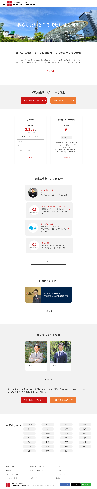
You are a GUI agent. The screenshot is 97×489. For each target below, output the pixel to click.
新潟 (29, 451)
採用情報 (58, 478)
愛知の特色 (33, 474)
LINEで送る (87, 484)
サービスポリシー (61, 474)
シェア (66, 484)
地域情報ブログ (34, 478)
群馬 (29, 446)
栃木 (29, 442)
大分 (85, 442)
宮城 (29, 433)
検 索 (30, 157)
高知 (85, 429)
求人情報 (8, 470)
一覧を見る (66, 157)
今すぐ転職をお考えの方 (33, 100)
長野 (48, 442)
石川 (48, 429)
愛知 (66, 425)
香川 (66, 451)
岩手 (29, 429)
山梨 (48, 438)
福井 (48, 433)
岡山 (66, 438)
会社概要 (58, 470)
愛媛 (85, 425)
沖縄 (85, 446)
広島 (66, 442)
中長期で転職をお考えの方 (63, 100)
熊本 (85, 438)
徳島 (66, 446)
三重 (66, 429)
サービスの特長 (48, 71)
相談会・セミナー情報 (12, 474)
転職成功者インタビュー (37, 466)
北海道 (29, 425)
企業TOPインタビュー (36, 470)
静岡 (48, 451)
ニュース (58, 466)
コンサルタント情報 (11, 478)
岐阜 (48, 446)
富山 (48, 425)
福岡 (85, 433)
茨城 (29, 438)
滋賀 (66, 433)
